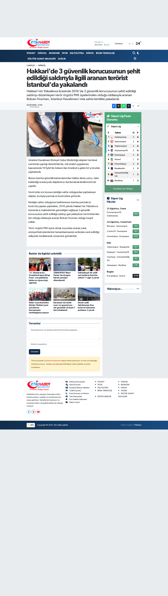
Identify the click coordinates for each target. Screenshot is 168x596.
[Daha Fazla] (129, 106)
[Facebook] (29, 412)
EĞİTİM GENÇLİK (104, 396)
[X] (33, 412)
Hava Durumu (75, 385)
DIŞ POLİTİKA (77, 53)
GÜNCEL (42, 53)
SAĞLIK (62, 59)
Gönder (34, 352)
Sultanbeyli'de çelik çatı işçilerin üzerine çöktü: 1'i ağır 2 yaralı (88, 275)
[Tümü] (138, 289)
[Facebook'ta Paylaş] (114, 106)
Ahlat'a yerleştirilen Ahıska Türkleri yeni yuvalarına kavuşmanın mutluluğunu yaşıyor (39, 308)
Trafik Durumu (75, 391)
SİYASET (31, 53)
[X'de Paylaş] (118, 106)
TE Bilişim (137, 425)
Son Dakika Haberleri (78, 399)
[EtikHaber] (39, 43)
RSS (32, 425)
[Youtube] (38, 412)
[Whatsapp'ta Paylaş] (123, 106)
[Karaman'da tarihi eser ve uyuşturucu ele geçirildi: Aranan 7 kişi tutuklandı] (64, 294)
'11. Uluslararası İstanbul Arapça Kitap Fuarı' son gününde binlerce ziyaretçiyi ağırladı (39, 278)
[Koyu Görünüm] (138, 53)
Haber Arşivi (74, 402)
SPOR (65, 53)
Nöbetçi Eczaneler (77, 382)
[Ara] (134, 53)
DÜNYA (90, 53)
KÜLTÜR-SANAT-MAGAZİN (42, 59)
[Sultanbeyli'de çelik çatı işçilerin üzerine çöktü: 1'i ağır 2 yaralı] (89, 264)
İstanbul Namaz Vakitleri (79, 388)
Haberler (31, 65)
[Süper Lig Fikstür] (138, 200)
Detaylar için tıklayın (123, 189)
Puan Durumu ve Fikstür (79, 393)
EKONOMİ (54, 53)
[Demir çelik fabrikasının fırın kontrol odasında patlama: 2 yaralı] (89, 294)
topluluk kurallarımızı (53, 361)
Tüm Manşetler (75, 396)
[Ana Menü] (134, 59)
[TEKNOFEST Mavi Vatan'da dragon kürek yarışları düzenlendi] (64, 264)
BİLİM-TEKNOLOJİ (105, 53)
